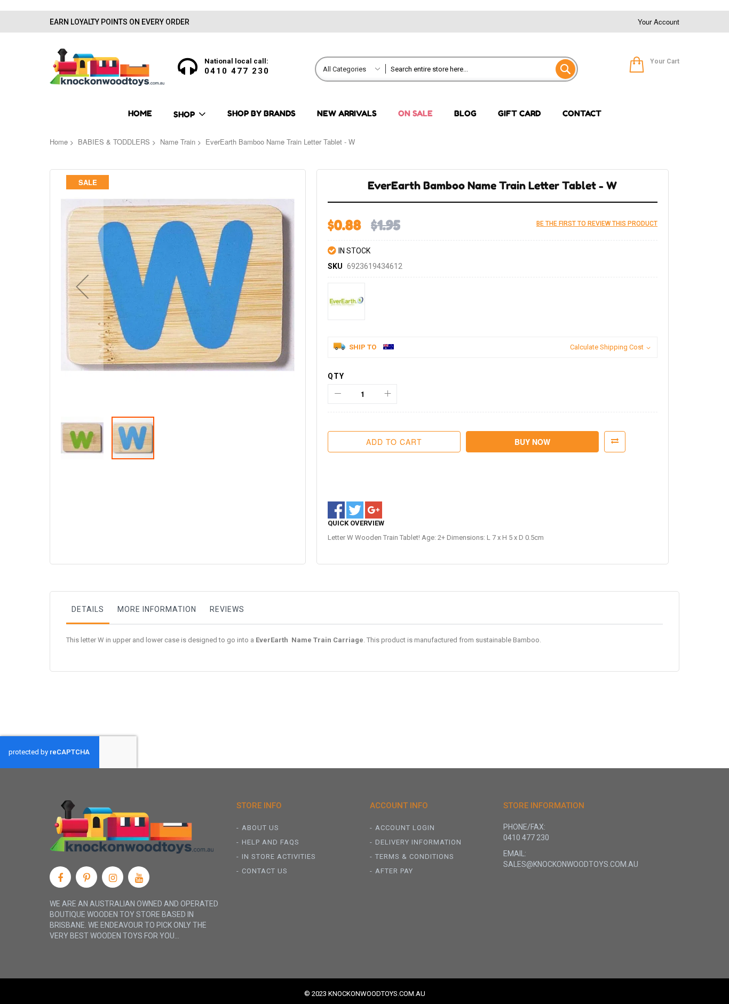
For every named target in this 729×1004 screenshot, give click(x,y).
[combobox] (481, 69)
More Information (156, 609)
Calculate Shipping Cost (607, 347)
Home (59, 142)
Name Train (177, 142)
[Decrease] (337, 394)
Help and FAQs (270, 842)
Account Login (405, 828)
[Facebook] (60, 877)
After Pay (394, 871)
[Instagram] (112, 877)
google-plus (373, 510)
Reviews (227, 609)
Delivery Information (418, 842)
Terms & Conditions (414, 856)
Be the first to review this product (596, 223)
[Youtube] (138, 877)
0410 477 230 (237, 71)
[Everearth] (346, 301)
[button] (82, 286)
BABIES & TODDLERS (114, 142)
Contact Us (265, 871)
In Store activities (279, 856)
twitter (354, 510)
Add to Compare (614, 441)
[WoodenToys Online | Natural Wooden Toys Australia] (107, 67)
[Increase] (387, 394)
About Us (260, 828)
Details (88, 609)
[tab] (87, 612)
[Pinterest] (86, 877)
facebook (336, 510)
